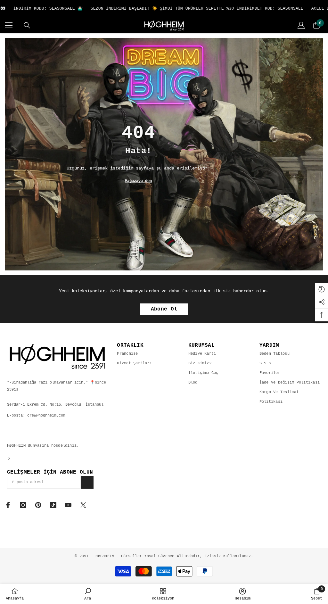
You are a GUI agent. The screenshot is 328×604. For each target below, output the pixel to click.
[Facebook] (8, 505)
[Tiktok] (53, 505)
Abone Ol (164, 309)
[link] (88, 594)
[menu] (8, 25)
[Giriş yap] (301, 25)
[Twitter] (83, 505)
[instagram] (23, 505)
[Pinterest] (38, 505)
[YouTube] (68, 505)
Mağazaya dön (138, 181)
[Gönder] (87, 482)
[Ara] (27, 25)
